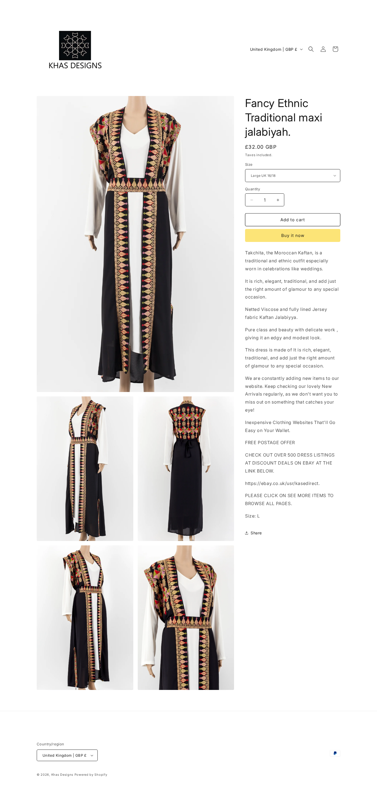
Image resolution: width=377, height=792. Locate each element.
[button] (311, 49)
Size (249, 164)
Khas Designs (62, 775)
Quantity (252, 189)
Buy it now (292, 235)
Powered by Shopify (91, 775)
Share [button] (256, 532)
